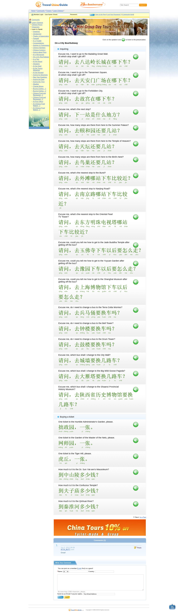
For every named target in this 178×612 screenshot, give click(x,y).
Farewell (36, 38)
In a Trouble (37, 41)
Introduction (37, 34)
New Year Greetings (40, 77)
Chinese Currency (39, 50)
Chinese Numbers (39, 48)
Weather (36, 84)
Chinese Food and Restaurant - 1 (39, 94)
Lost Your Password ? (114, 14)
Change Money (38, 86)
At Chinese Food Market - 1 (39, 105)
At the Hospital (38, 72)
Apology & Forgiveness (41, 45)
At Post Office (38, 101)
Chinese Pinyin (37, 25)
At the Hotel (37, 66)
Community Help (127, 14)
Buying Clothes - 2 (39, 91)
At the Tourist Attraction (38, 69)
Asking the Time (39, 82)
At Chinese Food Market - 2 (39, 109)
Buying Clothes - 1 (39, 89)
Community (41, 11)
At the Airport (37, 61)
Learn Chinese (58, 11)
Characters (35, 27)
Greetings (36, 31)
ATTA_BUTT (65, 549)
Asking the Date (38, 79)
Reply (139, 548)
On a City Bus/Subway (41, 57)
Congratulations (38, 43)
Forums (49, 11)
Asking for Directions (40, 75)
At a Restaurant (38, 55)
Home (33, 11)
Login (79, 568)
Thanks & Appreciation (41, 36)
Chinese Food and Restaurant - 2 (39, 98)
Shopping (36, 64)
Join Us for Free (101, 14)
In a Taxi (36, 59)
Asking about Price (39, 52)
